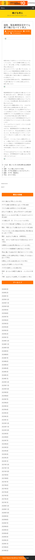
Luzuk (27, 558)
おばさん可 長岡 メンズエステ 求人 (12, 264)
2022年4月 (5, 451)
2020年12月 (5, 506)
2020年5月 (5, 530)
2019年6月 (5, 547)
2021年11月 (5, 468)
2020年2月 (5, 540)
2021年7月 (5, 482)
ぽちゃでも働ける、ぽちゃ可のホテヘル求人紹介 (17, 212)
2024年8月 (5, 354)
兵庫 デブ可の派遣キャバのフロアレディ (17, 171)
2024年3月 (5, 372)
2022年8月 (5, 437)
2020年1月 (5, 544)
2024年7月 (5, 358)
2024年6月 (5, 361)
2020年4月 (5, 533)
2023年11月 (5, 385)
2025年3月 (5, 330)
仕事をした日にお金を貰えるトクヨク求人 (15, 261)
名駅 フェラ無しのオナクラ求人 (14, 169)
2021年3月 (5, 495)
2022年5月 (5, 447)
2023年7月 (5, 399)
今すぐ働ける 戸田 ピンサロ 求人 (12, 201)
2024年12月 (5, 341)
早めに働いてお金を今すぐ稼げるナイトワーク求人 (17, 252)
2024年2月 (5, 375)
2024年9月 (5, 351)
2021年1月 (5, 502)
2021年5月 (5, 489)
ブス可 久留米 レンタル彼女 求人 (12, 268)
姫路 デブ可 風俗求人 (11, 173)
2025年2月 (5, 334)
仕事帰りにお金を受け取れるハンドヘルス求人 (16, 245)
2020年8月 (5, 519)
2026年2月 (5, 293)
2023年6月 (5, 403)
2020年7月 (5, 523)
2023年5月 (5, 406)
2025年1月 (5, 337)
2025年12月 (5, 299)
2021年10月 (5, 471)
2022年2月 (5, 458)
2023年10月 (5, 389)
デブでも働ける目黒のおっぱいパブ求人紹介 (15, 205)
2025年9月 (5, 310)
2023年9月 (5, 392)
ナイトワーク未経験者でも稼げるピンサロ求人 (16, 249)
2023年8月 (5, 396)
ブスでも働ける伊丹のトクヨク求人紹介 (14, 208)
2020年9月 (5, 516)
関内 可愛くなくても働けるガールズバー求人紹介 (17, 227)
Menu (3, 8)
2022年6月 (5, 444)
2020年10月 (5, 513)
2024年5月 (5, 365)
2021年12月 (5, 464)
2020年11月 (5, 509)
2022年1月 (5, 461)
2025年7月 (5, 317)
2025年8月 (5, 313)
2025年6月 (5, 320)
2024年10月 (5, 348)
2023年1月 (5, 420)
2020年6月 (5, 526)
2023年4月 (5, 409)
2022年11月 (5, 427)
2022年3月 (5, 454)
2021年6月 (5, 485)
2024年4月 (5, 368)
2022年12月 (5, 423)
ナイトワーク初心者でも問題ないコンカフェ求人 (17, 224)
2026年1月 (5, 296)
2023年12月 (5, 382)
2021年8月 (5, 478)
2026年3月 (5, 289)
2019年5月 (5, 550)
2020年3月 (5, 537)
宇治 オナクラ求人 (10, 175)
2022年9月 (5, 434)
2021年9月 (5, 475)
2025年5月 (5, 323)
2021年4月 (5, 492)
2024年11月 (5, 344)
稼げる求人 (17, 12)
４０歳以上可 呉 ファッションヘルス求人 (15, 220)
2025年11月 (5, 303)
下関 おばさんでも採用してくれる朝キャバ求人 (17, 277)
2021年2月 (5, 499)
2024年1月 (5, 378)
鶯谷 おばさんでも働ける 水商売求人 (14, 236)
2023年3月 (5, 413)
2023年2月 (5, 416)
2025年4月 (5, 327)
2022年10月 (5, 430)
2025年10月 (5, 306)
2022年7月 (5, 440)
